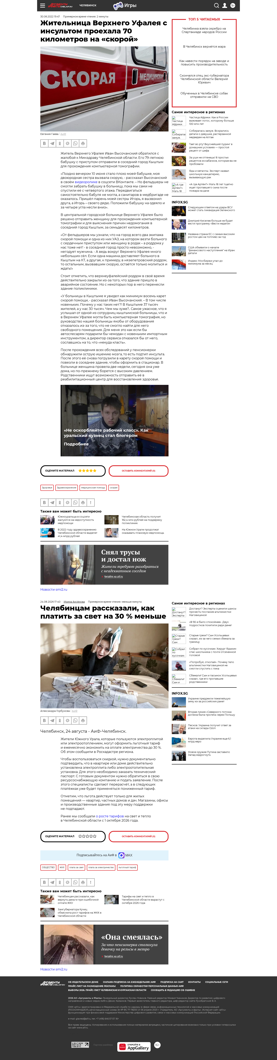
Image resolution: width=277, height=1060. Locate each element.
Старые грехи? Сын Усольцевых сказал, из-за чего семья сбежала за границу (212, 638)
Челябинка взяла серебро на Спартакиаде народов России (204, 30)
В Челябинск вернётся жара (204, 46)
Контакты (194, 982)
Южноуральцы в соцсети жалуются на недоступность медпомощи (76, 520)
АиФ (63, 134)
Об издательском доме (83, 982)
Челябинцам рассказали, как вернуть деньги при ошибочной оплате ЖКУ (78, 899)
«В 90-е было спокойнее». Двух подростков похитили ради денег (210, 623)
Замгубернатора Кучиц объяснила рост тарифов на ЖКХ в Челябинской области (79, 912)
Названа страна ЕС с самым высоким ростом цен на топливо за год (211, 235)
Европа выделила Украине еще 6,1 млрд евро (209, 740)
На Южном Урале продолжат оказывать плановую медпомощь (143, 531)
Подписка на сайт (172, 982)
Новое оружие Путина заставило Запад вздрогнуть (209, 753)
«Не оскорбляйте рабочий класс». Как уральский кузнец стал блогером (106, 433)
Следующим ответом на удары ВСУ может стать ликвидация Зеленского (211, 209)
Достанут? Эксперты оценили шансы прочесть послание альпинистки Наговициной (212, 612)
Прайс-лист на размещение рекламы (92, 986)
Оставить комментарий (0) (138, 471)
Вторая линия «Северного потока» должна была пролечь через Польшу (211, 713)
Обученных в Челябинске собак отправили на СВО (204, 95)
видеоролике (86, 182)
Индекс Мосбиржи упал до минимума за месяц (205, 262)
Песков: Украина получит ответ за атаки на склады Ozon (209, 727)
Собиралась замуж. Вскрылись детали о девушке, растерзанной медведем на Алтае (210, 134)
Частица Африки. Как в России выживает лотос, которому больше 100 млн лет (211, 120)
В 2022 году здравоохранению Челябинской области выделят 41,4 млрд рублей (77, 533)
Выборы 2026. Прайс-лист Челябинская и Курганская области (107, 990)
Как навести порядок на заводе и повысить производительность (204, 62)
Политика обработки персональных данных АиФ (152, 986)
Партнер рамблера (103, 1045)
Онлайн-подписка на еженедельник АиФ (129, 982)
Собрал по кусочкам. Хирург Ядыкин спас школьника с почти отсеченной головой (212, 652)
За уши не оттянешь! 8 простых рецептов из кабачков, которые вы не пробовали (212, 160)
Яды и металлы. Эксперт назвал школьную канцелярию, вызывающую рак (209, 174)
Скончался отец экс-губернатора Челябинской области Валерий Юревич (204, 79)
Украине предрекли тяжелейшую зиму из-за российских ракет (209, 700)
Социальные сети (216, 982)
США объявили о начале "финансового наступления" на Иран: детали (211, 250)
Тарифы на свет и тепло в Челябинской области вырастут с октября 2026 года (143, 899)
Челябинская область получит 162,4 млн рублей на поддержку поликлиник (142, 520)
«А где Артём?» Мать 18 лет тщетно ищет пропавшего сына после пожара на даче (211, 187)
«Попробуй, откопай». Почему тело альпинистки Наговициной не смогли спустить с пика (211, 665)
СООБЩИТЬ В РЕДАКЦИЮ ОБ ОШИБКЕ (173, 990)
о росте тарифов (110, 816)
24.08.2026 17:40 (50, 601)
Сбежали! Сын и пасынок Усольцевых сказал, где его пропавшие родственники (213, 678)
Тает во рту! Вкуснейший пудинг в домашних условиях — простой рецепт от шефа (210, 147)
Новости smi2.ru (53, 589)
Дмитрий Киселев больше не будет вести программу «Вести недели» (210, 222)
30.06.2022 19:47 (50, 16)
